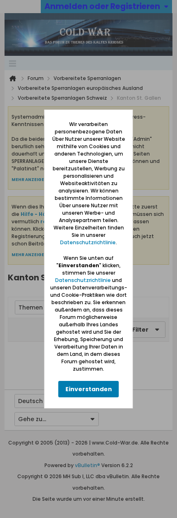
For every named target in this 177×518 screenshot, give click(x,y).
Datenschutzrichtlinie (88, 242)
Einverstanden (88, 389)
